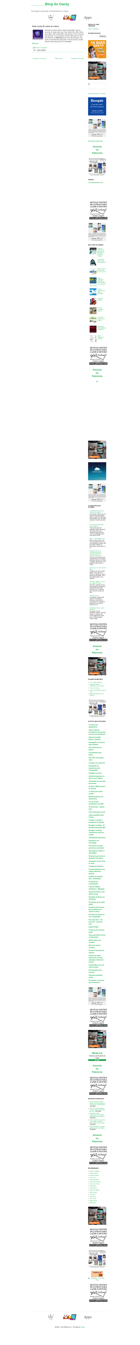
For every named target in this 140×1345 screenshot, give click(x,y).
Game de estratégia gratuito (100, 309)
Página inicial (58, 58)
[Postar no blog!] (39, 50)
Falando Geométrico (95, 1181)
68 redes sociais (94, 595)
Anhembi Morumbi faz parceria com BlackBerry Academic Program (101, 252)
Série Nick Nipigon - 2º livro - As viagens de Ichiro (98, 582)
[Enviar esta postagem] (34, 50)
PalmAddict (93, 1186)
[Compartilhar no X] (41, 50)
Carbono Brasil (94, 1173)
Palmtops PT (93, 1188)
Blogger (83, 1327)
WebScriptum (93, 1200)
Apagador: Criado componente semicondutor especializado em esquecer (97, 1115)
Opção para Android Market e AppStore (101, 328)
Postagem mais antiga (77, 58)
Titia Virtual (93, 1198)
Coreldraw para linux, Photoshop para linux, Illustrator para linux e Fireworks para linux (96, 553)
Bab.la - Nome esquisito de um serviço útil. (101, 270)
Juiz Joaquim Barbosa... (96, 682)
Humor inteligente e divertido (100, 337)
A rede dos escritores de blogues (101, 319)
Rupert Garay (93, 1192)
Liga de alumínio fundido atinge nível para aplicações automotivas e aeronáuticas (97, 1103)
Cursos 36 (92, 1177)
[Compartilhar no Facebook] (43, 50)
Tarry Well (92, 1194)
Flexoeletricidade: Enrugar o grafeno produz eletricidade (97, 1127)
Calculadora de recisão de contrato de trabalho (97, 511)
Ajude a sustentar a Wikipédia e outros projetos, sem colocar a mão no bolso (98, 281)
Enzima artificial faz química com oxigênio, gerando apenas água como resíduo (97, 1121)
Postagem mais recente (39, 58)
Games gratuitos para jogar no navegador (101, 291)
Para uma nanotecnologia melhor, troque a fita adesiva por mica (97, 1110)
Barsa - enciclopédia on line (97, 538)
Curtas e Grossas (94, 688)
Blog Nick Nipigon (94, 1171)
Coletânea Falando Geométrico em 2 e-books (97, 685)
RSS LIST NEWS (94, 1190)
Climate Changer (94, 1175)
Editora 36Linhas (94, 1179)
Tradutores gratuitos (100, 299)
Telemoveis (93, 1196)
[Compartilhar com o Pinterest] (45, 50)
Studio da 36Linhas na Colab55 (96, 93)
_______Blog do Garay (50, 4)
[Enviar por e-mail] (37, 50)
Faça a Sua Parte (94, 1184)
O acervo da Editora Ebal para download (101, 261)
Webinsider (93, 1203)
